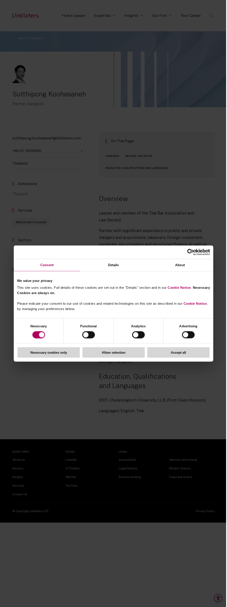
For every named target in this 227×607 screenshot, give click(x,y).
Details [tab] (113, 265)
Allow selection (113, 352)
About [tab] (180, 265)
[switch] (88, 334)
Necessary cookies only (48, 352)
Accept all (178, 352)
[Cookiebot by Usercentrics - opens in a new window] (190, 252)
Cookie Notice (179, 287)
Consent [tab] (47, 265)
